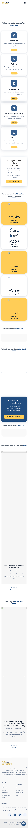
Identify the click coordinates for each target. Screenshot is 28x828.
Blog (17, 795)
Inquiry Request (12, 181)
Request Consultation (12, 417)
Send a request (19, 790)
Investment (4, 790)
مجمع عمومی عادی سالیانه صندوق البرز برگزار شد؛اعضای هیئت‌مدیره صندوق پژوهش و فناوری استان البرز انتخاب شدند (14, 724)
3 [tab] (15, 389)
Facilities (4, 785)
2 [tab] (13, 389)
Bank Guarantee (5, 788)
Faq (16, 788)
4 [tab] (16, 389)
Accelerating (5, 793)
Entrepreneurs (19, 793)
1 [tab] (12, 389)
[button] (1, 372)
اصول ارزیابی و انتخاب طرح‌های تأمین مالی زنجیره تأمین (14, 566)
